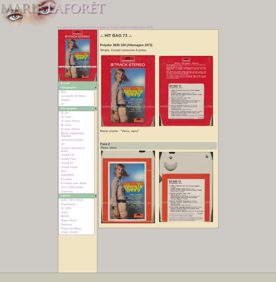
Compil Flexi (68, 159)
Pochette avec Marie (73, 183)
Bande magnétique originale (72, 135)
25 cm (64, 113)
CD (62, 144)
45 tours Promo (70, 129)
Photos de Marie (71, 228)
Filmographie (68, 87)
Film (63, 92)
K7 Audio (66, 179)
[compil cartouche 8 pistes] (77, 80)
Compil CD (67, 154)
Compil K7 (67, 163)
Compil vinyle (69, 167)
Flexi (64, 171)
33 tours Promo (70, 121)
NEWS (65, 216)
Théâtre (65, 100)
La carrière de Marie (73, 96)
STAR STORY (69, 232)
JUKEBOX (67, 175)
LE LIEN (66, 208)
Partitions (66, 224)
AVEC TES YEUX (72, 200)
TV (62, 104)
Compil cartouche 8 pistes (73, 150)
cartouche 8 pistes (72, 140)
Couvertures (68, 204)
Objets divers (69, 220)
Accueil (65, 83)
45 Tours (66, 125)
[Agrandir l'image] (128, 125)
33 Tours (66, 116)
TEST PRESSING (72, 187)
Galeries (65, 195)
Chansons (67, 191)
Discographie (68, 108)
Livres (64, 212)
